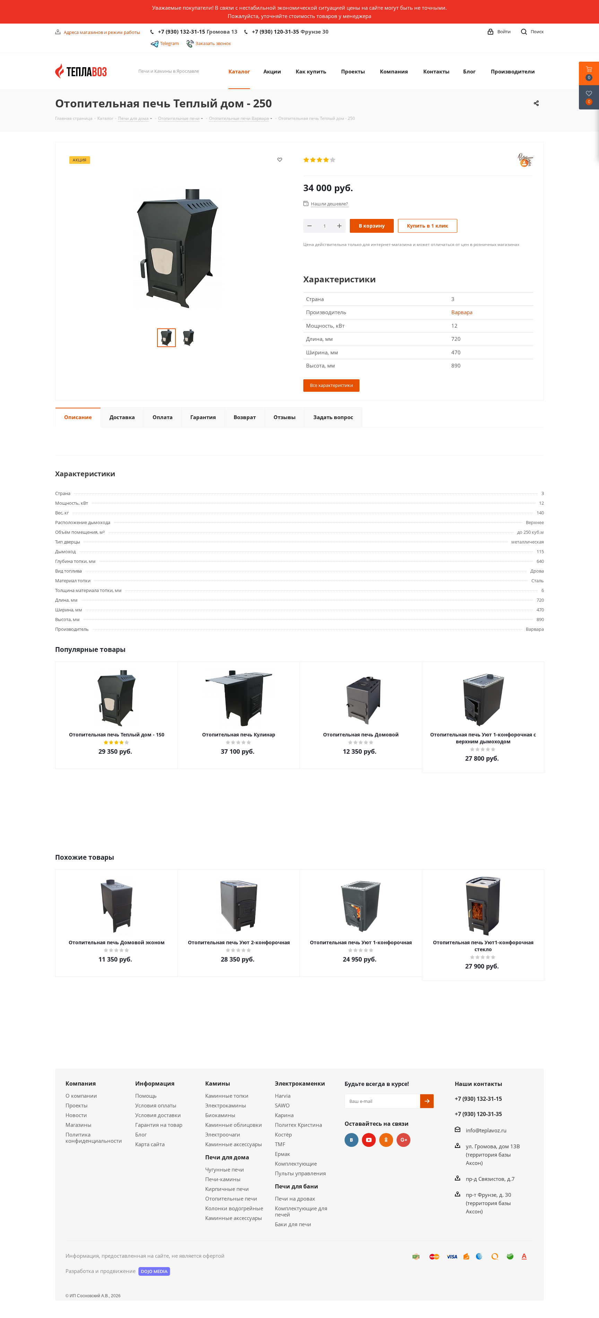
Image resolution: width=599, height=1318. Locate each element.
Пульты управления (300, 1173)
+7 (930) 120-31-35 (275, 31)
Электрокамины (225, 1105)
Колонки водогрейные (234, 1208)
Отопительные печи (231, 1198)
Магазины (79, 1124)
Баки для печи (293, 1224)
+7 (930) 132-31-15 (181, 31)
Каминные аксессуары (233, 1144)
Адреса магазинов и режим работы (102, 32)
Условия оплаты (155, 1105)
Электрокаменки (300, 1083)
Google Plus (403, 1140)
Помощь (146, 1095)
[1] (306, 160)
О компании (81, 1095)
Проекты (77, 1105)
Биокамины (220, 1115)
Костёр (283, 1134)
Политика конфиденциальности (94, 1137)
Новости (76, 1115)
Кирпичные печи (227, 1188)
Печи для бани (296, 1186)
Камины (217, 1083)
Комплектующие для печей (301, 1211)
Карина (284, 1115)
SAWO (282, 1105)
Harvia (282, 1095)
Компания (81, 1083)
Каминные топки (227, 1095)
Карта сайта (150, 1144)
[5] (333, 160)
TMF (280, 1144)
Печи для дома (227, 1157)
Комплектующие (296, 1163)
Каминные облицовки (233, 1124)
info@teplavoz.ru (486, 1130)
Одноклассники (386, 1140)
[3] (319, 160)
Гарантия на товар (158, 1124)
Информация (154, 1083)
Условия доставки (158, 1115)
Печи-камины (223, 1179)
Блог (141, 1134)
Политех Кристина (298, 1124)
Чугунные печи (224, 1169)
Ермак (282, 1153)
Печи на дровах (295, 1198)
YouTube (369, 1140)
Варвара (461, 312)
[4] (326, 160)
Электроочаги (222, 1134)
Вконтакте (351, 1140)
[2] (313, 160)
